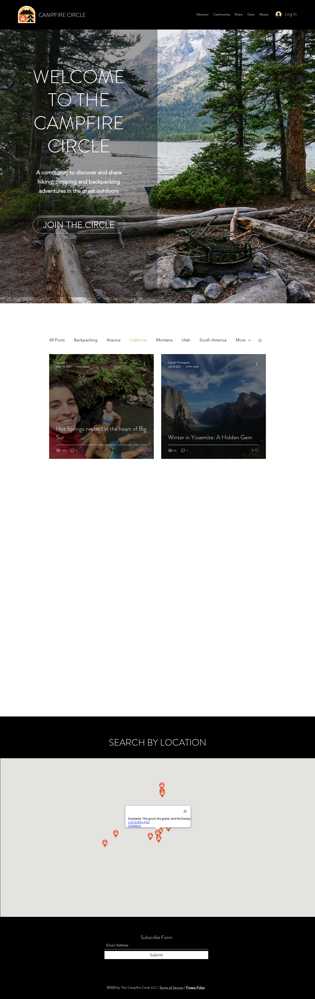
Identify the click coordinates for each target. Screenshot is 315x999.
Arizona (113, 340)
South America (212, 340)
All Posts (57, 340)
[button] (260, 340)
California (138, 340)
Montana (164, 340)
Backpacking (85, 340)
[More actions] (146, 364)
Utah (186, 340)
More (241, 340)
